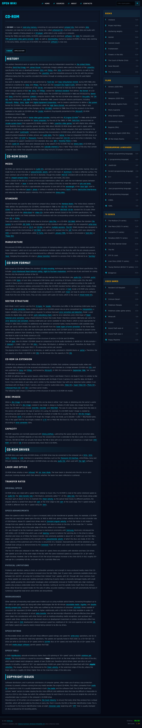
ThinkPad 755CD (65, 141)
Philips (50, 70)
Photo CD (90, 385)
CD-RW (39, 227)
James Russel (35, 67)
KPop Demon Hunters (121, 115)
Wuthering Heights (121, 31)
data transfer (41, 613)
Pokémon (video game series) (121, 310)
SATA (7, 458)
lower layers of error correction (68, 327)
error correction (19, 309)
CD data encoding (47, 268)
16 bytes (39, 306)
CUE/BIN (43, 408)
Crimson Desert (121, 299)
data (87, 27)
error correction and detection (70, 312)
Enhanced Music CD (13, 388)
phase (35, 189)
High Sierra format (57, 105)
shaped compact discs (19, 178)
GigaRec (84, 604)
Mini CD (64, 175)
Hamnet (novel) (121, 43)
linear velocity (48, 499)
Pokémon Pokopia (121, 305)
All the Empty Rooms (121, 139)
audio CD (15, 144)
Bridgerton (121, 272)
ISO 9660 (48, 108)
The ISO (69, 227)
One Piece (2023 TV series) (121, 226)
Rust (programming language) (121, 182)
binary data (78, 144)
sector (93, 277)
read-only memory (30, 27)
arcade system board (14, 123)
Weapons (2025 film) (121, 98)
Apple (27, 102)
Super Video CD (79, 385)
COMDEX (33, 97)
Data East (76, 120)
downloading (53, 39)
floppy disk (10, 236)
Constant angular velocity (56, 521)
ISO (62, 207)
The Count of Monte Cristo (121, 60)
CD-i (90, 367)
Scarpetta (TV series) (121, 232)
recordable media (72, 604)
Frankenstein (121, 48)
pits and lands (85, 184)
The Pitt (121, 249)
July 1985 (26, 99)
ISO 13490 (26, 224)
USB (21, 458)
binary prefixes (48, 434)
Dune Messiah (121, 66)
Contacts (87, 3)
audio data (47, 135)
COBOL (121, 200)
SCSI (90, 455)
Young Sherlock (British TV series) (121, 267)
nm (40, 472)
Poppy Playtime (121, 340)
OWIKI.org (9, 721)
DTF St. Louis (121, 255)
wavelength (70, 186)
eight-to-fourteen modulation (55, 271)
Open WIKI (9, 3)
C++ (121, 177)
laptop (61, 135)
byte (18, 280)
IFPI (74, 706)
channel (10, 344)
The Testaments (121, 72)
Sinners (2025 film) (121, 86)
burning (92, 256)
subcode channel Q (51, 147)
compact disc (69, 27)
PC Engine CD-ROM (71, 117)
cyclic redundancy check (43, 315)
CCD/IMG (35, 408)
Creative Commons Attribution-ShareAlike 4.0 (31, 724)
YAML (121, 206)
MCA (42, 70)
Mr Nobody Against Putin (121, 104)
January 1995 (60, 233)
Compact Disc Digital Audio (64, 85)
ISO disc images (84, 414)
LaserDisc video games (63, 123)
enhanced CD (57, 30)
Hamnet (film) (121, 92)
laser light (84, 186)
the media (51, 688)
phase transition (44, 256)
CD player (39, 33)
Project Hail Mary (121, 25)
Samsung (69, 530)
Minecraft (121, 316)
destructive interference (87, 189)
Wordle (121, 293)
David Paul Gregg (19, 67)
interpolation (87, 309)
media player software (21, 645)
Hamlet (121, 37)
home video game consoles (39, 117)
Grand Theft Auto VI (121, 328)
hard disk (89, 233)
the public (86, 97)
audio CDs (77, 277)
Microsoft (9, 102)
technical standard (62, 91)
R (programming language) (121, 194)
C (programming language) (121, 159)
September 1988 (79, 370)
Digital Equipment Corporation (44, 102)
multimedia (24, 132)
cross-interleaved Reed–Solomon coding (27, 271)
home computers (40, 120)
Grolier (40, 111)
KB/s (35, 344)
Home (47, 3)
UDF (70, 230)
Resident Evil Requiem (121, 287)
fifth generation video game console (19, 39)
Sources (60, 3)
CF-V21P (22, 138)
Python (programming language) (121, 153)
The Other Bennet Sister (121, 244)
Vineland (121, 19)
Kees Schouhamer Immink (68, 82)
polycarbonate (36, 172)
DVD (36, 39)
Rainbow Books (67, 204)
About (74, 3)
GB (20, 443)
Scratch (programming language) (121, 171)
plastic (45, 172)
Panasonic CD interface (69, 458)
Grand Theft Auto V (121, 334)
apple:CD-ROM (15, 51)
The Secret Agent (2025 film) (121, 133)
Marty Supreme (121, 110)
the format (84, 91)
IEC (66, 207)
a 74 (44, 420)
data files (52, 221)
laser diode (46, 472)
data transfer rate (26, 496)
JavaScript (121, 165)
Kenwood (44, 545)
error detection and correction (17, 321)
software (68, 36)
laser (24, 184)
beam (28, 189)
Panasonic (32, 138)
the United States (83, 64)
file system (93, 102)
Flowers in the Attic (121, 54)
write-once (92, 224)
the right (82, 461)
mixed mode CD (86, 295)
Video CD (38, 212)
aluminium (68, 172)
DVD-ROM (77, 607)
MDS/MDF (54, 408)
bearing (46, 533)
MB (29, 91)
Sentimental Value (121, 121)
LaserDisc (90, 67)
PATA (85, 455)
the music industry (49, 700)
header (48, 306)
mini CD (66, 138)
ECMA (8, 210)
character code (54, 706)
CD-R (31, 227)
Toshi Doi (50, 82)
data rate (70, 496)
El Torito (40, 233)
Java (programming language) (121, 188)
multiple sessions (58, 227)
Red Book (63, 210)
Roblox (121, 322)
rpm (38, 502)
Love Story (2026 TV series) (121, 261)
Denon (93, 94)
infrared (32, 472)
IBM (55, 141)
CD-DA (40, 88)
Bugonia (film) (121, 127)
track (69, 289)
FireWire (14, 458)
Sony (27, 85)
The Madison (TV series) (121, 220)
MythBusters (16, 655)
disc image (16, 402)
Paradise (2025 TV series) (121, 238)
